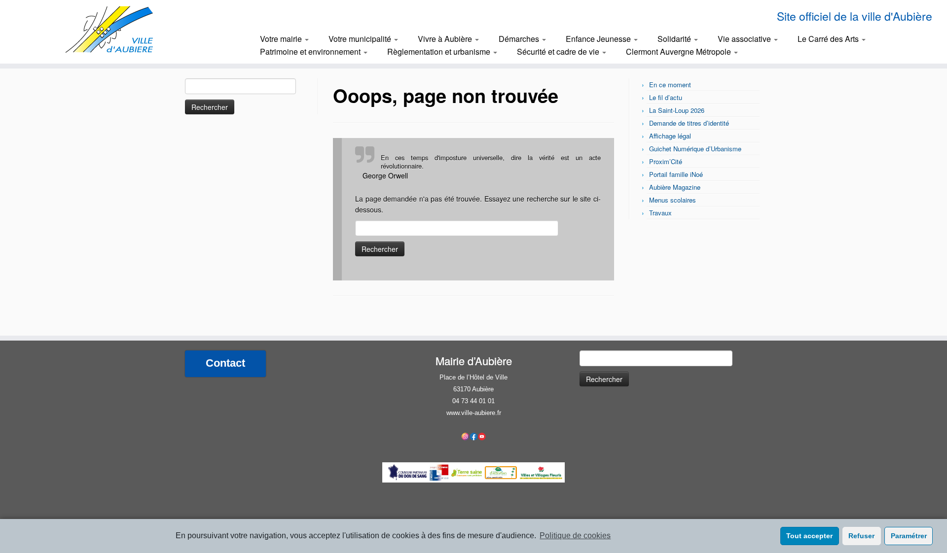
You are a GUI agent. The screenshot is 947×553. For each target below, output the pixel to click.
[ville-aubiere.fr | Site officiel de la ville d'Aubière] (109, 29)
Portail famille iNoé (676, 174)
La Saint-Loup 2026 (676, 110)
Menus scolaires (672, 200)
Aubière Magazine (674, 187)
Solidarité (675, 38)
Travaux (660, 212)
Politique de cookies (575, 535)
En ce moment (670, 84)
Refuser (861, 536)
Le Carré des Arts (829, 38)
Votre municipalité (360, 38)
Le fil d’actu (665, 97)
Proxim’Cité (665, 161)
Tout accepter (809, 536)
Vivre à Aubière (446, 38)
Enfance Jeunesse (599, 38)
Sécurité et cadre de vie (559, 51)
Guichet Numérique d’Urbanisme (695, 148)
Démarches (520, 38)
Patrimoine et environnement (311, 51)
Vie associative (745, 38)
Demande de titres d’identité (689, 123)
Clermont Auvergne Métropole (679, 51)
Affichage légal (670, 135)
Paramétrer (909, 536)
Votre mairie (282, 38)
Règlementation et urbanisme (439, 51)
